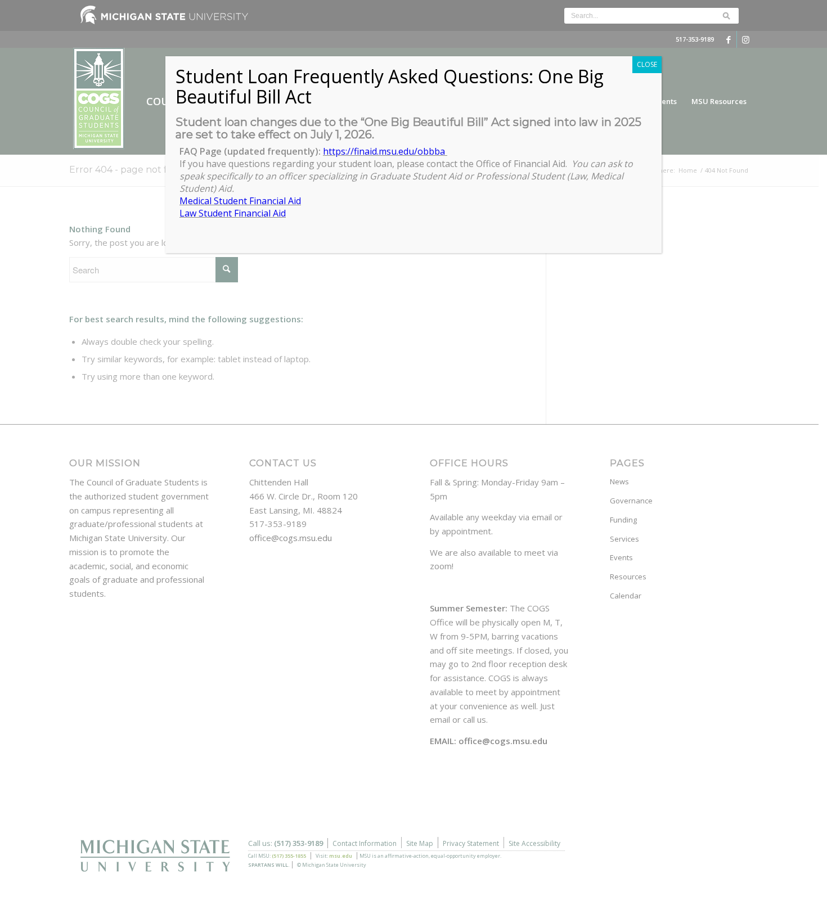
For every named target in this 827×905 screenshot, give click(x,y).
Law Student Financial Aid (232, 213)
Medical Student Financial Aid (240, 201)
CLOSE (647, 64)
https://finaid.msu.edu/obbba (385, 151)
